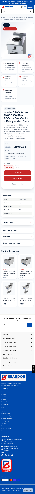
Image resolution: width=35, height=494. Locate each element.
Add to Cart (17, 173)
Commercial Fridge (6, 416)
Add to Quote (17, 178)
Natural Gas (8, 167)
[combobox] (17, 11)
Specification (7, 195)
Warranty (6, 237)
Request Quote (17, 184)
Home (3, 392)
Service (3, 411)
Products (3, 394)
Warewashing (4, 423)
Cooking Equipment (6, 421)
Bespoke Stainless (6, 413)
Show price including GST (16, 153)
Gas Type (7, 164)
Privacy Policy (16, 490)
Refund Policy (5, 404)
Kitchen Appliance (6, 428)
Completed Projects (6, 431)
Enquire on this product (11, 243)
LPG (17, 167)
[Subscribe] (29, 325)
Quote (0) (33, 369)
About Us (3, 397)
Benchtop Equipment (6, 426)
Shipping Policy (5, 401)
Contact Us (4, 399)
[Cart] (21, 7)
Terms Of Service (6, 490)
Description (9, 222)
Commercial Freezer (6, 418)
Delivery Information (10, 230)
